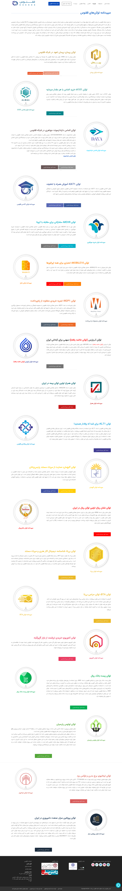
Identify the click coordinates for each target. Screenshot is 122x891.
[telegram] (108, 866)
